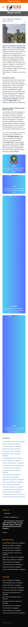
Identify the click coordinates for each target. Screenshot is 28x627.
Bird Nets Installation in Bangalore (12, 446)
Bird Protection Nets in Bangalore (12, 451)
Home (4, 19)
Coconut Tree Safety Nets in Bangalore (13, 463)
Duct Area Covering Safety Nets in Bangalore (12, 471)
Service (4, 50)
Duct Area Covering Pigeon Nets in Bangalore (12, 598)
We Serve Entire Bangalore (14, 1)
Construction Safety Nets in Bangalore (13, 466)
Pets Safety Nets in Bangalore (11, 477)
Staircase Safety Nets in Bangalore (12, 492)
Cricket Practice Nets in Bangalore (12, 468)
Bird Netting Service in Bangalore (12, 449)
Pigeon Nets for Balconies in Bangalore (13, 480)
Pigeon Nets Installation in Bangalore (13, 482)
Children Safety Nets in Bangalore (12, 461)
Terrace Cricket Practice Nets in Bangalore (14, 497)
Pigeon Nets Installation (11, 99)
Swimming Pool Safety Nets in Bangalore (14, 494)
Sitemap (5, 533)
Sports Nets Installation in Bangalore (13, 487)
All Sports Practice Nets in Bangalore (13, 489)
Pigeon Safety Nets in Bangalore (11, 485)
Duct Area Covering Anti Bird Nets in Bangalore (12, 602)
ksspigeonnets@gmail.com (11, 517)
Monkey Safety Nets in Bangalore (12, 475)
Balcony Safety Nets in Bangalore (12, 444)
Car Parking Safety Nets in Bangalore (13, 458)
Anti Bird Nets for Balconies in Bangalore (14, 442)
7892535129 (7, 513)
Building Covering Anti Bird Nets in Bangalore (12, 455)
